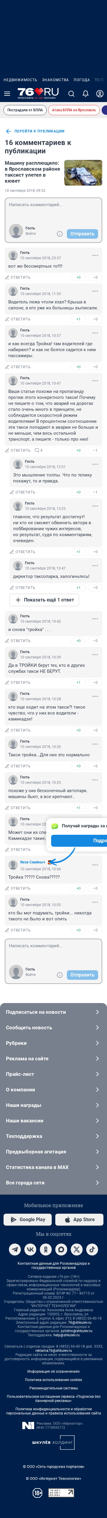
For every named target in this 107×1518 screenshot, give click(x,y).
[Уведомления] (85, 93)
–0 (95, 277)
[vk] (30, 1249)
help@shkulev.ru (67, 1335)
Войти (31, 234)
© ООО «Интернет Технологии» (53, 1478)
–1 (95, 450)
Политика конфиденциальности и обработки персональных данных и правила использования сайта (53, 1411)
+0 (78, 277)
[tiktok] (92, 1249)
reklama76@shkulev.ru (53, 1351)
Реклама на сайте (27, 1059)
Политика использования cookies (53, 1380)
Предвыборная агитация (36, 1152)
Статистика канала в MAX (37, 1167)
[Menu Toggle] (7, 93)
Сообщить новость (29, 1027)
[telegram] (15, 1249)
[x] (77, 1249)
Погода (82, 80)
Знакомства (55, 80)
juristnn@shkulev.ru (76, 1331)
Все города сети (25, 1183)
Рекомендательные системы (53, 1388)
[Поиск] (71, 93)
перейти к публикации (39, 131)
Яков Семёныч (32, 862)
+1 (78, 319)
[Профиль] (100, 93)
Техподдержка (24, 1136)
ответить (21, 277)
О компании (20, 1090)
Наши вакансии (24, 1121)
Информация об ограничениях (53, 1371)
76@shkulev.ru (80, 1322)
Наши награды (23, 1105)
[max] (61, 1249)
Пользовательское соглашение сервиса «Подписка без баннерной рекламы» (53, 1398)
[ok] (46, 1249)
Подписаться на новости (36, 1012)
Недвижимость (20, 80)
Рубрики (16, 1043)
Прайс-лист (20, 1074)
